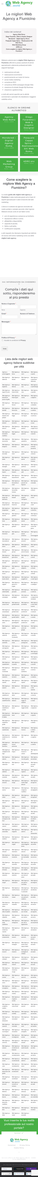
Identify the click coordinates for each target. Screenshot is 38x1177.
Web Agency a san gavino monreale (25, 882)
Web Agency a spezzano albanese (34, 379)
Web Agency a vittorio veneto (34, 729)
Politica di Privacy (9, 338)
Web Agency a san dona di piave (25, 875)
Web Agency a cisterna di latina (6, 904)
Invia (4, 348)
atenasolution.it (11, 1169)
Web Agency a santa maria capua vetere (25, 944)
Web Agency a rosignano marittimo (25, 789)
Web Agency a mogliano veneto (16, 998)
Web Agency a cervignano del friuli (6, 818)
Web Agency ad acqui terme (34, 764)
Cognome (22, 310)
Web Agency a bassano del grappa (6, 415)
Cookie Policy (19, 1148)
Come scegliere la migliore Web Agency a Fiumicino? (19, 50)
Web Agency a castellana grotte (6, 722)
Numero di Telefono (27, 314)
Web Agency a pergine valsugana (25, 497)
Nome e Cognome (9, 304)
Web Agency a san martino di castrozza (25, 904)
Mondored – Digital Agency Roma (19, 39)
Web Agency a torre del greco (34, 526)
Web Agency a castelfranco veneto (6, 707)
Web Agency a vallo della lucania (34, 604)
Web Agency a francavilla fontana (16, 490)
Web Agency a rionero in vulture (25, 751)
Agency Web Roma (19, 34)
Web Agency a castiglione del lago (6, 751)
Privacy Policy (25, 1145)
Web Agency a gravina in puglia (16, 584)
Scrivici (18, 1133)
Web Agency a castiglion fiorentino (6, 744)
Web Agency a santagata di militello (25, 951)
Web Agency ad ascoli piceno (34, 937)
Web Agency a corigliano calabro (6, 1006)
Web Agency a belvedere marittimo (6, 433)
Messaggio (6, 322)
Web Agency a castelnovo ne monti (6, 737)
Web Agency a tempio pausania (34, 446)
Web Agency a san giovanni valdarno (25, 897)
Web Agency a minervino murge (16, 970)
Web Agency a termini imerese (34, 459)
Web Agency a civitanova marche (6, 929)
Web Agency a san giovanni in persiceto (25, 889)
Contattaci (12, 1145)
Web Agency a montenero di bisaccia (16, 1048)
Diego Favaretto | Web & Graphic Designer (19, 36)
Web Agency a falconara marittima (6, 1102)
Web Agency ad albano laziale (34, 818)
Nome (3, 310)
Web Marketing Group (19, 45)
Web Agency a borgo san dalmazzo (6, 497)
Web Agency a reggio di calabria (25, 700)
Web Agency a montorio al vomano (16, 1084)
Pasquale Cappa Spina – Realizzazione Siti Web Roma (19, 42)
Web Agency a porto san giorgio (25, 628)
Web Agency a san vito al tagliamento (25, 922)
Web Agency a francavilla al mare (16, 482)
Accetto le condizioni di (15, 340)
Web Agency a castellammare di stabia (6, 715)
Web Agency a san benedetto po (25, 857)
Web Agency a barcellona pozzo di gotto (6, 397)
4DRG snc (19, 47)
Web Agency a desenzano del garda (6, 1071)
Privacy (23, 340)
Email (4, 314)
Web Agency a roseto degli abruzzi (25, 782)
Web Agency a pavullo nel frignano (25, 482)
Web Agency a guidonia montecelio (16, 635)
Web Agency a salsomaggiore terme (25, 844)
